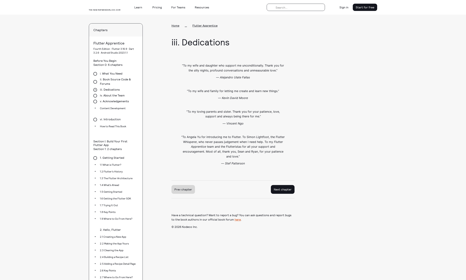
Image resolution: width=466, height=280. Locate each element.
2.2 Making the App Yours (114, 243)
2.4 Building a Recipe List (114, 256)
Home (175, 25)
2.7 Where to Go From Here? (116, 277)
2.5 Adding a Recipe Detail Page (118, 263)
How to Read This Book (113, 126)
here (238, 219)
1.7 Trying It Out (109, 205)
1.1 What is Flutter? (110, 164)
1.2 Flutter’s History (111, 171)
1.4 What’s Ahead (109, 184)
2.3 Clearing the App (111, 250)
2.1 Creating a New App (113, 236)
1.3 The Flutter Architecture (116, 178)
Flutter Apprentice (205, 25)
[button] (139, 7)
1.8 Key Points (108, 211)
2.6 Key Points (108, 270)
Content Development (113, 108)
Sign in (343, 7)
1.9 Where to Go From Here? (116, 218)
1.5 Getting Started (111, 191)
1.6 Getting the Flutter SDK (115, 198)
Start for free (365, 7)
